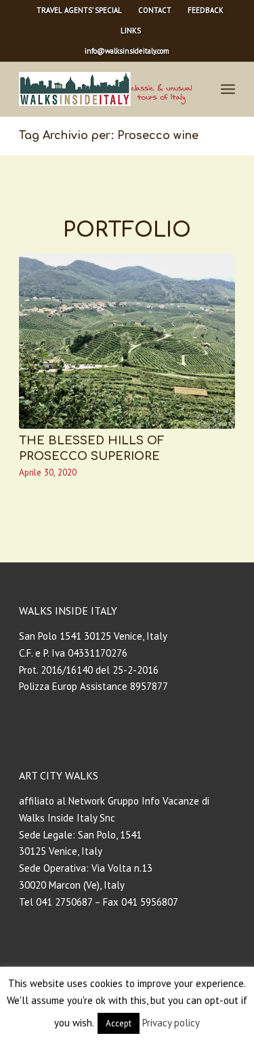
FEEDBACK (206, 10)
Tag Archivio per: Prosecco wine (108, 136)
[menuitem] (79, 10)
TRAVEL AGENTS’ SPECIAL (79, 10)
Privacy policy (171, 1022)
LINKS (131, 30)
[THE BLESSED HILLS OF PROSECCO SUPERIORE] (127, 341)
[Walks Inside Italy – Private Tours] (105, 89)
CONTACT (154, 10)
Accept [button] (118, 1023)
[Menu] (228, 89)
